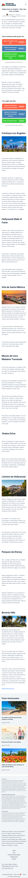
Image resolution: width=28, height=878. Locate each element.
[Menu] (25, 4)
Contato (14, 859)
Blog (14, 852)
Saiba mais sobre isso (8, 688)
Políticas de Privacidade (14, 854)
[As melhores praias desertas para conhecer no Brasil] (14, 708)
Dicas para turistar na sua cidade (11, 742)
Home (14, 850)
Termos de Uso (14, 856)
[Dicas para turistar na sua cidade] (14, 733)
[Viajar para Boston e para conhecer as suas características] (14, 755)
